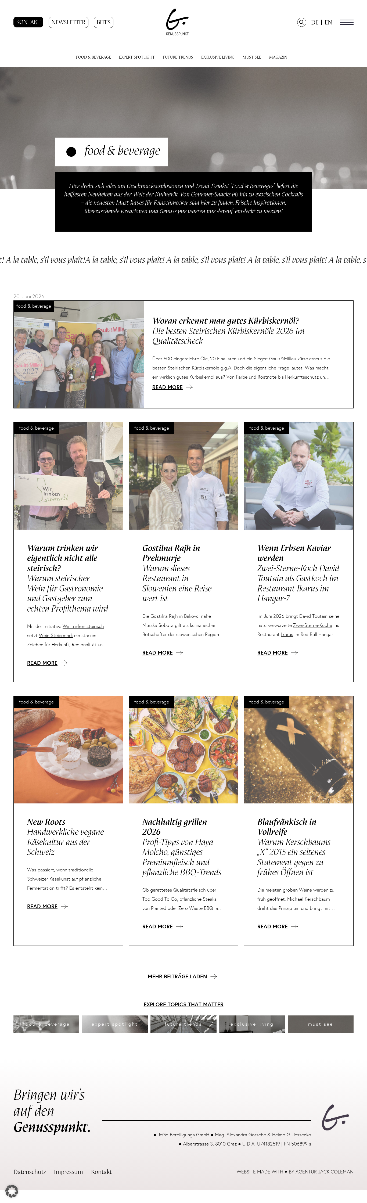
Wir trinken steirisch (83, 626)
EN (328, 22)
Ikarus (287, 634)
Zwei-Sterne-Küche (312, 625)
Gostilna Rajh (164, 616)
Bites (103, 22)
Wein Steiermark (56, 635)
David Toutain (313, 616)
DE (315, 22)
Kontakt (28, 22)
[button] (347, 22)
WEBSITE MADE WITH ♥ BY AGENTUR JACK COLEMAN (295, 1172)
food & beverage (36, 428)
